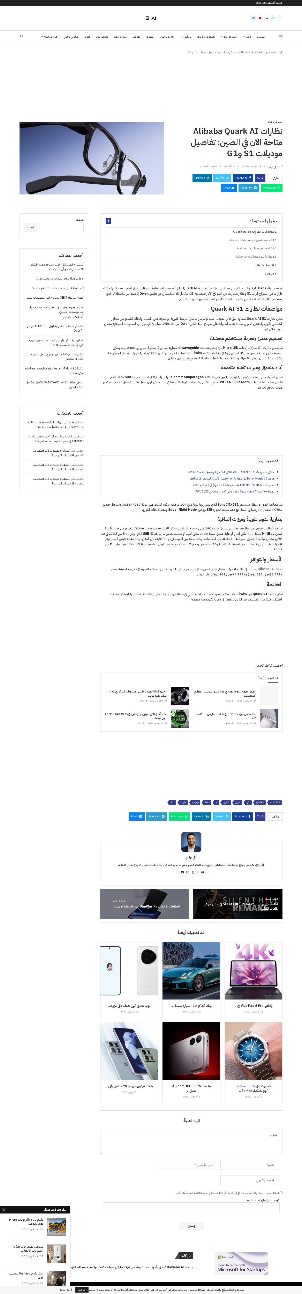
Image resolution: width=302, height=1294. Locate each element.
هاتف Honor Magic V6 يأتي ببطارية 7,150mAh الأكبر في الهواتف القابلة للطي (231, 478)
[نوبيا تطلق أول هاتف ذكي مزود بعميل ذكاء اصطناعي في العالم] (129, 970)
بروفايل (187, 37)
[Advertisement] (151, 87)
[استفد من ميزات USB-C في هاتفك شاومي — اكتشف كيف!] (269, 718)
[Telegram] (253, 18)
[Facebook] (279, 18)
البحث (80, 220)
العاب (87, 37)
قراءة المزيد (66, 1289)
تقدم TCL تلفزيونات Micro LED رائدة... (26, 1222)
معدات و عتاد (167, 37)
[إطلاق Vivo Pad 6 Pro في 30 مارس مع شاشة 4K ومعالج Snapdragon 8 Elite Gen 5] (253, 970)
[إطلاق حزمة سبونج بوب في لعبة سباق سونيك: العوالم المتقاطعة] (269, 696)
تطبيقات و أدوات (206, 37)
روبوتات (150, 37)
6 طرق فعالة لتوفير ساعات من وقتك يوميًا (60, 278)
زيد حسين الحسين (73, 436)
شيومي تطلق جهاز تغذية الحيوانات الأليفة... (28, 1249)
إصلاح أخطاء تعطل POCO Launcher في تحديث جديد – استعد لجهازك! (56, 438)
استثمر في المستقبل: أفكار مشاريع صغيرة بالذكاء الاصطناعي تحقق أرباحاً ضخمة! (57, 266)
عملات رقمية (50, 37)
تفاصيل (226, 802)
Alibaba (275, 802)
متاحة (207, 802)
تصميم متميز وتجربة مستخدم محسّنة (251, 240)
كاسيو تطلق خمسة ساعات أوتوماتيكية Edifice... (253, 1088)
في (216, 802)
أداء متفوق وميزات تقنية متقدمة (254, 248)
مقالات (136, 37)
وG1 (172, 802)
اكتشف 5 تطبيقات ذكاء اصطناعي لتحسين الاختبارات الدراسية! (58, 453)
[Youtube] (260, 18)
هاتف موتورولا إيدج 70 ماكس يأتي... (129, 1086)
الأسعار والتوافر (265, 265)
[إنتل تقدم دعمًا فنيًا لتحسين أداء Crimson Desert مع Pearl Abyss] (56, 1280)
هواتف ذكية (102, 37)
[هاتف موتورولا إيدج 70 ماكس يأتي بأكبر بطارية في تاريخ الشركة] (129, 1051)
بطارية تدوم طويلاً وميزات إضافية (253, 256)
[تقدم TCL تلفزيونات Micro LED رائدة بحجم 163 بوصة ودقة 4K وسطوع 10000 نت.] (56, 1227)
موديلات (195, 802)
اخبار (248, 37)
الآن (248, 802)
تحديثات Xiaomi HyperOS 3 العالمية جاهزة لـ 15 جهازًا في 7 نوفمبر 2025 (233, 485)
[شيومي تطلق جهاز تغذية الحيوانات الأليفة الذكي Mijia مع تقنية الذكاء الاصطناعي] (56, 1254)
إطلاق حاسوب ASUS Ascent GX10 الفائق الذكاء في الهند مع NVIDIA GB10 (231, 472)
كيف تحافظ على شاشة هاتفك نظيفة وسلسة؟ (58, 288)
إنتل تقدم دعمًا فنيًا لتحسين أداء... (26, 1275)
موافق (81, 1290)
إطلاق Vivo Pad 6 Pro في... (253, 1005)
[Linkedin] (266, 18)
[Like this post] (258, 178)
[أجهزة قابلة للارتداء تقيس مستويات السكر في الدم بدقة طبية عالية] (180, 696)
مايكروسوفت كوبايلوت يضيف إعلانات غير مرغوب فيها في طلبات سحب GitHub (56, 342)
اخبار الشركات (230, 37)
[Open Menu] (280, 37)
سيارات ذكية (120, 37)
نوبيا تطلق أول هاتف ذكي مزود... (129, 1005)
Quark (260, 802)
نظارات (183, 802)
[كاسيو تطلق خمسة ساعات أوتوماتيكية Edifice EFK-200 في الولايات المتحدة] (253, 1051)
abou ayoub (76, 422)
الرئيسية (261, 37)
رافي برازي (272, 166)
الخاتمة (269, 274)
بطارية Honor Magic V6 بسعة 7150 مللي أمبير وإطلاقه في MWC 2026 (234, 491)
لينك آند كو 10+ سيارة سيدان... (191, 1005)
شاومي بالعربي (70, 37)
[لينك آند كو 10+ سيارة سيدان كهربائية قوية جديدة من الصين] (191, 970)
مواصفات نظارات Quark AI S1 (253, 231)
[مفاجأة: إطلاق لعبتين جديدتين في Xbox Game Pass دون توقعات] (180, 718)
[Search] (22, 37)
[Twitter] (273, 18)
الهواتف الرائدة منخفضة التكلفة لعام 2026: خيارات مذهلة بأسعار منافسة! (56, 424)
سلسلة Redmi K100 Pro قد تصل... (191, 1088)
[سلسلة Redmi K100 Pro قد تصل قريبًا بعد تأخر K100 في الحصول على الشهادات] (191, 1051)
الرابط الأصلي (264, 665)
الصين (238, 802)
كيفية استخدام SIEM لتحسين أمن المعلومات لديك (55, 298)
